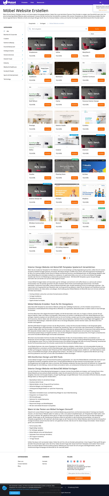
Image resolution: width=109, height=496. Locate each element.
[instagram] (81, 461)
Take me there (102, 10)
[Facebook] (68, 461)
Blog (19, 466)
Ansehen (47, 56)
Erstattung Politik (73, 487)
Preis (32, 2)
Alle (8, 31)
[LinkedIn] (77, 461)
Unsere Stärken (22, 464)
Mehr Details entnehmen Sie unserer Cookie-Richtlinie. (24, 489)
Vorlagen (43, 23)
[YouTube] (74, 461)
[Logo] (10, 2)
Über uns (20, 461)
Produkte (24, 2)
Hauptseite (32, 23)
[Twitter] (71, 461)
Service (44, 464)
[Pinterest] (84, 461)
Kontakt (44, 461)
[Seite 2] (69, 258)
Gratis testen (100, 56)
